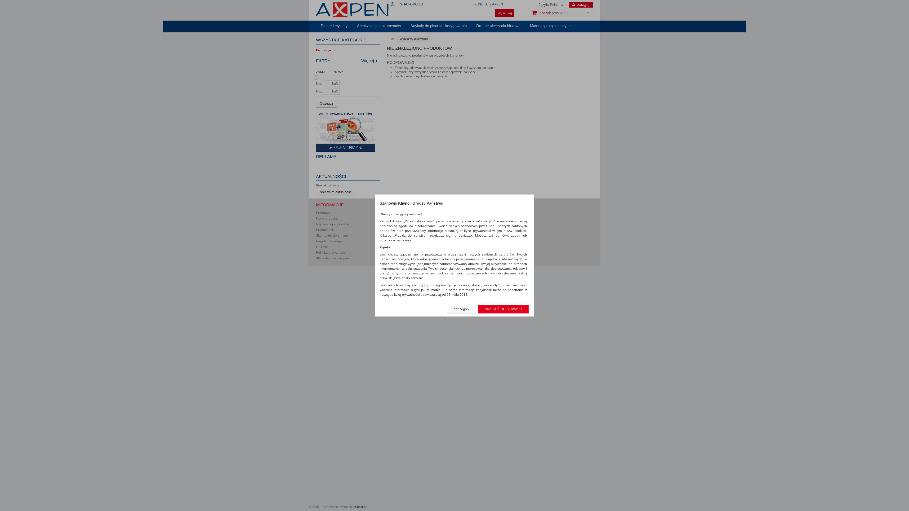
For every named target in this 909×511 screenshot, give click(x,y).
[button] (461, 309)
